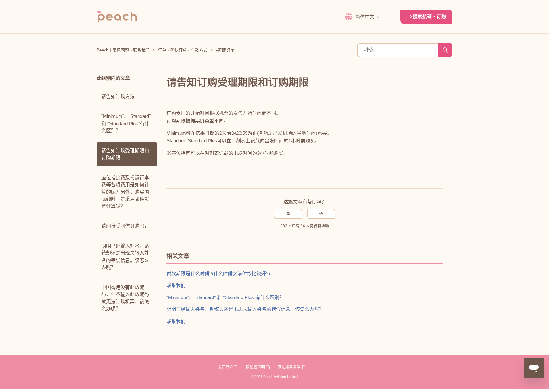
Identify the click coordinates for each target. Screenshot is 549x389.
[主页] (117, 17)
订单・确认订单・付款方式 (182, 50)
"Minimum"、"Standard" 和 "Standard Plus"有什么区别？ (126, 123)
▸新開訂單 (225, 50)
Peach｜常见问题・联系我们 (123, 50)
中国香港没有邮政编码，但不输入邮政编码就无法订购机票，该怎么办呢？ (125, 297)
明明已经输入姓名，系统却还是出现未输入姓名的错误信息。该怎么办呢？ (125, 256)
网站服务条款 (290, 367)
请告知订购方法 (118, 96)
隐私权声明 (256, 367)
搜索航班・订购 (429, 16)
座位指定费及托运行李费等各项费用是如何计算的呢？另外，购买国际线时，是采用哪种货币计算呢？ (125, 192)
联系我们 (176, 285)
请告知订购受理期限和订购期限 (125, 154)
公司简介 (226, 367)
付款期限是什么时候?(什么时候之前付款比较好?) (218, 273)
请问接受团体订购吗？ (125, 226)
